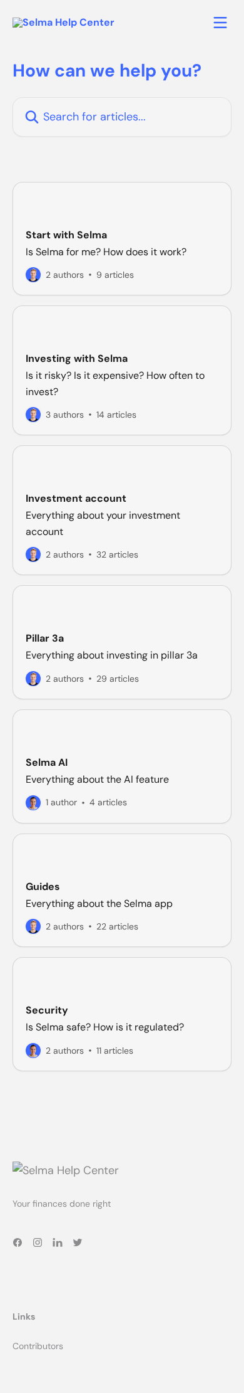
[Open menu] (220, 22)
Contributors (38, 1346)
